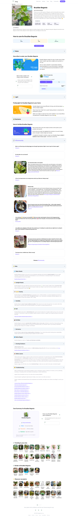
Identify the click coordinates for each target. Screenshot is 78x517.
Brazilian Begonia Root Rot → (20, 279)
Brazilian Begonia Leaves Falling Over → (22, 393)
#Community (19, 140)
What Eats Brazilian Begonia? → (20, 384)
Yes (59, 82)
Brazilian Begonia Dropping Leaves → (22, 388)
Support (29, 515)
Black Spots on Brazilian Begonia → (21, 389)
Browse (39, 260)
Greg (41, 67)
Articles (43, 1)
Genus (44, 23)
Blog (51, 1)
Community (56, 1)
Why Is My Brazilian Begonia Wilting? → (22, 400)
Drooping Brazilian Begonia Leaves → (22, 386)
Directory (48, 515)
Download (62, 1)
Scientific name (37, 23)
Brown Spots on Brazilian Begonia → (21, 391)
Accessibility (44, 515)
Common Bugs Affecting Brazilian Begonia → (23, 383)
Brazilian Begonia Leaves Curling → (21, 395)
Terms (40, 515)
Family (49, 23)
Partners (33, 515)
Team (48, 1)
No (46, 82)
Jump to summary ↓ (39, 45)
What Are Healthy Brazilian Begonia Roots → (23, 316)
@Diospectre (18, 6)
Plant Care (38, 1)
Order (55, 23)
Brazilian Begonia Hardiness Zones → (22, 350)
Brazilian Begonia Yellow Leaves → (21, 396)
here (59, 348)
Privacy (36, 515)
